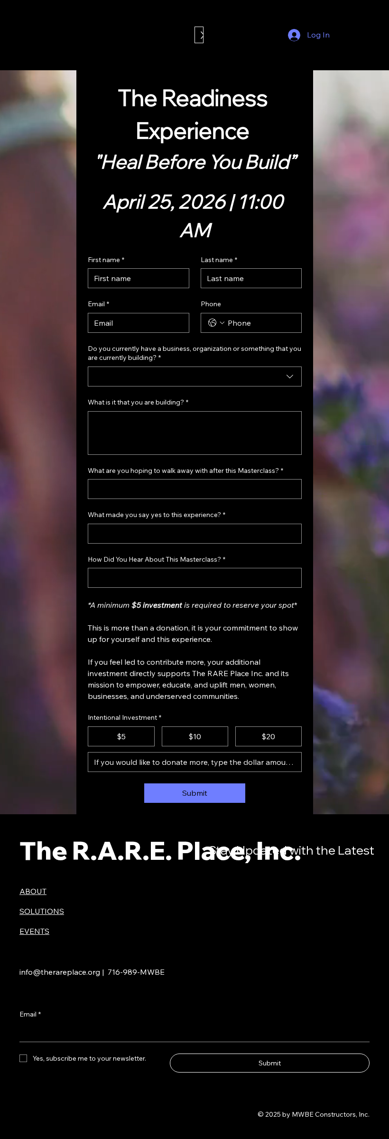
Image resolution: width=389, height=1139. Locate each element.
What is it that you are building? (138, 402)
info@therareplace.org (59, 972)
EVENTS (34, 931)
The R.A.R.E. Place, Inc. (160, 850)
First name (106, 259)
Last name (219, 259)
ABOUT (32, 891)
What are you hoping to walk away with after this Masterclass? (185, 470)
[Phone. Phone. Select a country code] (216, 323)
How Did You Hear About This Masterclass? (156, 559)
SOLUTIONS (41, 911)
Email (98, 304)
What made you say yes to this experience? (156, 514)
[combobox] (194, 376)
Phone (211, 304)
